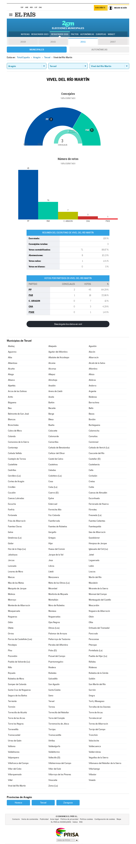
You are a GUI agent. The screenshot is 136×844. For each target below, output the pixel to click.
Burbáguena (94, 425)
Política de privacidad (69, 819)
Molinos (11, 594)
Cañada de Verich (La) (99, 447)
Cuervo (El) (53, 492)
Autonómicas (99, 49)
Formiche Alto (54, 509)
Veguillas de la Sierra (98, 757)
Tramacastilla (54, 735)
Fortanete (12, 515)
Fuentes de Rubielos (57, 526)
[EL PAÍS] (25, 15)
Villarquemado (15, 774)
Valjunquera (13, 757)
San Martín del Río (97, 684)
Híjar (50, 543)
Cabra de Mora (15, 430)
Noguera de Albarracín (99, 611)
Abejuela (52, 346)
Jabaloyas (12, 554)
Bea (10, 408)
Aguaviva (12, 352)
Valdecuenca (95, 746)
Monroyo (12, 600)
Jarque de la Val (55, 554)
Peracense (94, 639)
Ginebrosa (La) (15, 538)
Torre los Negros (16, 724)
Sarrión (92, 690)
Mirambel (52, 588)
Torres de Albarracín (98, 724)
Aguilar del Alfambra (58, 352)
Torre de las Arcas (16, 718)
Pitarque (93, 645)
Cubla (91, 487)
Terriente (12, 701)
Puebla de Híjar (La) (98, 656)
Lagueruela (94, 560)
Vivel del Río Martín (17, 785)
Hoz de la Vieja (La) (17, 549)
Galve (10, 532)
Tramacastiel (14, 735)
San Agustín (54, 684)
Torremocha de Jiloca (58, 724)
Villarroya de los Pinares (59, 774)
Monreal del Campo (98, 594)
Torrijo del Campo (97, 729)
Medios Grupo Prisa (67, 840)
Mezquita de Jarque (17, 588)
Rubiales (52, 673)
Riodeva (52, 667)
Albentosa (12, 363)
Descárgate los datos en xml (68, 324)
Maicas (11, 577)
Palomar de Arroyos (57, 633)
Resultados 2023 (39, 34)
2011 (83, 41)
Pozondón (12, 656)
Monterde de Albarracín (19, 605)
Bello (91, 408)
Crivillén (11, 487)
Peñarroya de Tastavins (59, 639)
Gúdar (11, 543)
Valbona (11, 746)
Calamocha (94, 430)
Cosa (50, 481)
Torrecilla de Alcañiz (17, 712)
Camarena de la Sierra (18, 442)
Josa (50, 560)
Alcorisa (52, 368)
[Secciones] (11, 15)
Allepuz (51, 374)
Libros (51, 566)
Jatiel (91, 554)
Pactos (74, 34)
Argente (92, 391)
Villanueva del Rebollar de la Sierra (105, 763)
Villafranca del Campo (18, 763)
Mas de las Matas (16, 583)
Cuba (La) (52, 487)
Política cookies (86, 819)
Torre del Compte (56, 718)
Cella (91, 470)
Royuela (11, 673)
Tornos (51, 707)
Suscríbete (100, 8)
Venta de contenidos (29, 819)
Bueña (51, 425)
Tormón (11, 707)
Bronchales (13, 425)
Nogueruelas (54, 616)
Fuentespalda (95, 526)
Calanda (12, 436)
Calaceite (52, 430)
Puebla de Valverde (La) (19, 662)
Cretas (92, 481)
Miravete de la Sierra (98, 588)
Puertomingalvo (55, 662)
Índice (75, 822)
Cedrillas (12, 470)
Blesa (51, 419)
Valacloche (94, 740)
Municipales (37, 49)
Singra (92, 695)
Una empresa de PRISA (67, 832)
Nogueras (12, 616)
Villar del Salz (54, 769)
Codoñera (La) (55, 476)
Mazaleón (93, 583)
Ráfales (92, 662)
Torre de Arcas (96, 712)
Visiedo (92, 780)
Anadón (52, 385)
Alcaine (51, 363)
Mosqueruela (14, 611)
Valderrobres (95, 752)
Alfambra (93, 368)
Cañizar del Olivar (56, 453)
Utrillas (51, 740)
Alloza (91, 374)
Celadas (52, 470)
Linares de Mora (15, 571)
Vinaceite (52, 780)
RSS (80, 822)
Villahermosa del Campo (59, 763)
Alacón (92, 352)
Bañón (51, 402)
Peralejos (12, 645)
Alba (10, 357)
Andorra (92, 385)
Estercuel (52, 504)
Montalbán (53, 600)
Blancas (11, 419)
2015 (53, 41)
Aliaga (11, 374)
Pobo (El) (52, 650)
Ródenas (93, 667)
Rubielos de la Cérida (98, 673)
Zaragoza (68, 802)
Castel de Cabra (55, 459)
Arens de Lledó (55, 391)
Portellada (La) (95, 650)
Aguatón (93, 346)
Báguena (12, 402)
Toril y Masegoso (96, 701)
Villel (10, 780)
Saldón (92, 678)
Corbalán (93, 476)
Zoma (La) (53, 785)
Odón (10, 622)
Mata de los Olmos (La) (59, 583)
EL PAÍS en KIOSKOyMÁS (61, 822)
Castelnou (53, 464)
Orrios (11, 633)
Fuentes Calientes (97, 521)
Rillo (10, 667)
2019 (23, 41)
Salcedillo (53, 678)
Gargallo (52, 532)
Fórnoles (93, 509)
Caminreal (93, 442)
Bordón (92, 419)
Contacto (16, 819)
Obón (91, 616)
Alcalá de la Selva (97, 363)
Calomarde (53, 436)
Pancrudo (93, 633)
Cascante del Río (96, 453)
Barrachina (94, 402)
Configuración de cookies (105, 819)
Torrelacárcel (95, 718)
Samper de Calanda (17, 684)
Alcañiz (11, 368)
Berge (51, 414)
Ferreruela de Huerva (99, 504)
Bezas (91, 414)
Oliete (10, 628)
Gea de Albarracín (97, 532)
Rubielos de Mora (16, 678)
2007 (113, 41)
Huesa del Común (56, 549)
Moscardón (94, 605)
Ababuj (11, 346)
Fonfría (11, 509)
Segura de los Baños (17, 695)
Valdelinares (13, 752)
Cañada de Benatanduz (59, 447)
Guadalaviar (94, 538)
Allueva (11, 380)
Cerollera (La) (14, 476)
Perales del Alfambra (58, 645)
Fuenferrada (54, 521)
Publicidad (44, 819)
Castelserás (94, 464)
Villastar (92, 774)
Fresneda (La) (95, 515)
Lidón (91, 566)
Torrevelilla (13, 729)
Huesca (18, 802)
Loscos (92, 571)
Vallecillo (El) (54, 757)
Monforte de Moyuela (58, 594)
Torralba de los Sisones (99, 707)
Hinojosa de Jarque (98, 543)
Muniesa (52, 611)
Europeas (101, 34)
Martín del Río (95, 577)
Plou (10, 650)
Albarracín (94, 357)
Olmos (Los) (54, 628)
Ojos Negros (54, 622)
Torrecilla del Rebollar (58, 712)
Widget (111, 34)
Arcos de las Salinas (17, 391)
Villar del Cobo (14, 769)
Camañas (93, 436)
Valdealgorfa (54, 746)
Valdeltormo (54, 752)
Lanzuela (12, 566)
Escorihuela (94, 498)
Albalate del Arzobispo (58, 357)
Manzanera (53, 577)
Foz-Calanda (54, 515)
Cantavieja (13, 447)
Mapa (119, 819)
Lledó (51, 571)
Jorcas (11, 560)
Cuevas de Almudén (98, 492)
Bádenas (93, 397)
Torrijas (52, 729)
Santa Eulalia (54, 690)
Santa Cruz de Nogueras (19, 690)
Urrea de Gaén (14, 740)
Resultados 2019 (59, 34)
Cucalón (12, 492)
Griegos (52, 538)
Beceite (52, 408)
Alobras (92, 380)
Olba (91, 622)
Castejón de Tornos (17, 459)
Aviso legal (54, 819)
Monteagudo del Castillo (100, 600)
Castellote (12, 464)
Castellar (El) (95, 459)
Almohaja (52, 380)
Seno (50, 695)
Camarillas (53, 442)
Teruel (51, 701)
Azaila (51, 397)
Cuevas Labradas (16, 498)
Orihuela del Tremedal (99, 628)
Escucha (12, 504)
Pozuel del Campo (56, 656)
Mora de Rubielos (56, 605)
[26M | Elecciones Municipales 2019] (68, 25)
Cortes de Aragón (16, 481)
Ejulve (51, 498)
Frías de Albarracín (17, 521)
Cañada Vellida (15, 453)
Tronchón (93, 735)
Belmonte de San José (18, 414)
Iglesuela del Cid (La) (98, 549)
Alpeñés (11, 385)
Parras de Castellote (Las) (20, 639)
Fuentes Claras (15, 526)
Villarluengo (94, 769)
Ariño (10, 397)
